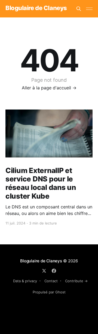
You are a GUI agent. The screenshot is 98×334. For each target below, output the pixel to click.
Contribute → (76, 281)
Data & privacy (25, 281)
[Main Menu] (89, 9)
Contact (51, 281)
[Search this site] (78, 8)
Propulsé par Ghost (49, 292)
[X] (44, 271)
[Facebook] (54, 271)
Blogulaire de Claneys (36, 8)
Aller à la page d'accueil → (49, 87)
